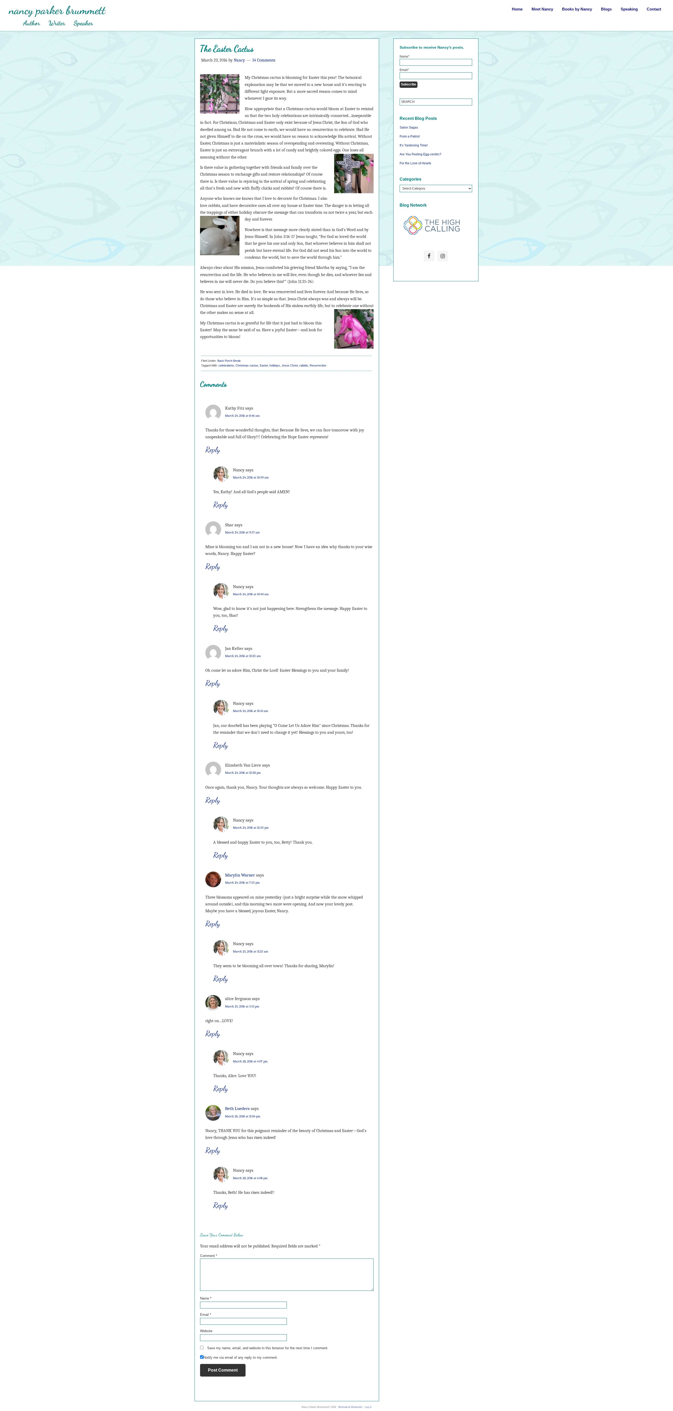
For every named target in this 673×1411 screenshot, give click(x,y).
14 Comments (263, 60)
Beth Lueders (237, 1108)
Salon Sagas (409, 127)
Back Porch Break (229, 360)
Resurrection (318, 365)
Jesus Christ (290, 365)
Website (206, 1331)
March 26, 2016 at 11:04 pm (242, 1116)
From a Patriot (410, 136)
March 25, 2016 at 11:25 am (250, 951)
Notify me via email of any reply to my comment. (240, 1357)
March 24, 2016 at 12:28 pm (243, 773)
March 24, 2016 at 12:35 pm (251, 827)
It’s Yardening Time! (414, 145)
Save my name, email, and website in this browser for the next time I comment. (267, 1348)
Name (205, 1298)
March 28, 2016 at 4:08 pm (250, 1178)
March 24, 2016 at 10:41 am (250, 711)
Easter (264, 365)
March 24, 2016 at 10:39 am (251, 477)
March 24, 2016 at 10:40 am (251, 594)
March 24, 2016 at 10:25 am (243, 656)
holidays (274, 365)
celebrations (226, 365)
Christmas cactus (247, 365)
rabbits (303, 365)
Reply (212, 449)
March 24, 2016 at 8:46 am (242, 415)
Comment (208, 1256)
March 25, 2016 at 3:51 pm (242, 1006)
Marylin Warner (240, 875)
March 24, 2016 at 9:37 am (242, 532)
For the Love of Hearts (415, 163)
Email (205, 1315)
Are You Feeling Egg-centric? (420, 154)
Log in (368, 1407)
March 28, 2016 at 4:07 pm (250, 1061)
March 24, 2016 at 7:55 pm (242, 882)
